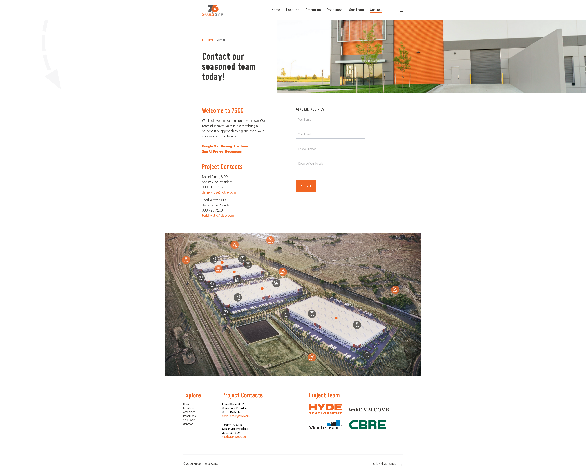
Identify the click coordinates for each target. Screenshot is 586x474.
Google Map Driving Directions (225, 146)
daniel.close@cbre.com (219, 192)
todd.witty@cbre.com (218, 216)
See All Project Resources (222, 152)
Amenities (313, 10)
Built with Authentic (384, 464)
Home (275, 10)
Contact (376, 10)
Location (292, 10)
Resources (335, 10)
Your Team (356, 10)
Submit (306, 186)
